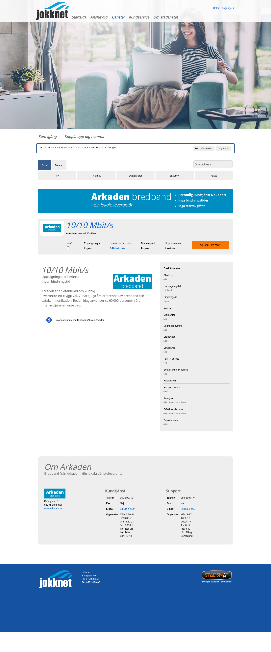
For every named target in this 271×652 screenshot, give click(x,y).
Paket (213, 175)
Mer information (203, 148)
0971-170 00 (93, 582)
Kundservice (139, 17)
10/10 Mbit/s (89, 225)
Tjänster (118, 17)
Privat (44, 165)
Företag (59, 165)
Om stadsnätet (165, 17)
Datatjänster (135, 175)
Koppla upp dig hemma (84, 136)
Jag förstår (223, 148)
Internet (96, 175)
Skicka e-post (127, 508)
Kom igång (47, 136)
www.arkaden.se (53, 508)
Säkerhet (174, 175)
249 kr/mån (117, 248)
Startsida (79, 17)
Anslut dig (98, 17)
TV (57, 175)
